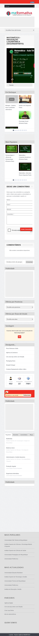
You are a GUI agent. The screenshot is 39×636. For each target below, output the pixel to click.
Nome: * (9, 199)
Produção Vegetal (11, 466)
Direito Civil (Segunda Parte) (25, 106)
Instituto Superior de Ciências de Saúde (15, 550)
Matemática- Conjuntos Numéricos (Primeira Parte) (25, 157)
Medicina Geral (10, 448)
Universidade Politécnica (11, 559)
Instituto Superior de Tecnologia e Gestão (15, 577)
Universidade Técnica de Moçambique (15, 581)
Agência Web (22, 634)
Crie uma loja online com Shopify (15, 356)
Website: (9, 209)
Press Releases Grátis (12, 348)
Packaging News (10, 361)
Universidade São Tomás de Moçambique (15, 540)
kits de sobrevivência (10, 614)
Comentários (23, 434)
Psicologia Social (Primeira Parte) (23, 122)
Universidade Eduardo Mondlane (13, 572)
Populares (8, 434)
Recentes (15, 434)
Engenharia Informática (12, 473)
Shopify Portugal (10, 365)
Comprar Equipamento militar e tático (16, 369)
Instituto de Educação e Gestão (12, 589)
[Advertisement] (19, 284)
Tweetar (11, 85)
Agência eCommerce (12, 352)
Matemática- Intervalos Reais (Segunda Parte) (25, 174)
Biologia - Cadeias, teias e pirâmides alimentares (11, 107)
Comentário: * (10, 214)
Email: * (9, 204)
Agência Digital (8, 603)
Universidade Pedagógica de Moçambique (16, 554)
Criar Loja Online (9, 610)
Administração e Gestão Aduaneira (15, 457)
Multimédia (9, 438)
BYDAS (28, 634)
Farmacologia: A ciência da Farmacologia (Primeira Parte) (10, 158)
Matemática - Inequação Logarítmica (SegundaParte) (15, 40)
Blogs (31, 434)
